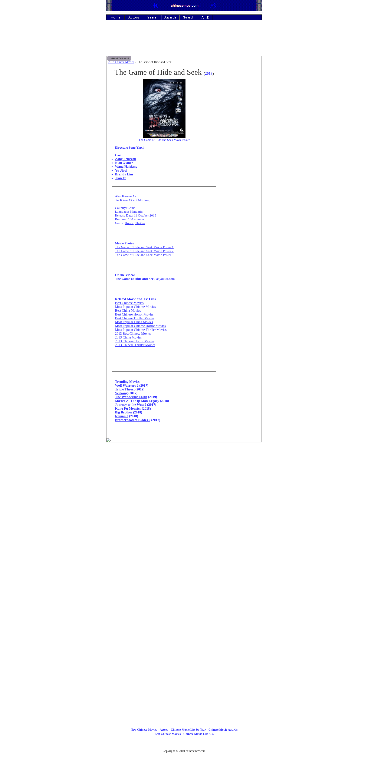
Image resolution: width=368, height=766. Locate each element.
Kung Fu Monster (128, 408)
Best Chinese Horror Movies (134, 314)
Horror (129, 223)
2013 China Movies (128, 337)
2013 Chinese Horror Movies (134, 341)
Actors (164, 729)
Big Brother (123, 412)
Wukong (121, 393)
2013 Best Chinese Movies (133, 333)
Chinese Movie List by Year (188, 729)
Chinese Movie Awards (222, 729)
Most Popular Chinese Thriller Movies (141, 329)
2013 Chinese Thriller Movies (135, 345)
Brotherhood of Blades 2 (132, 420)
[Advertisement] (184, 41)
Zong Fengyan (125, 159)
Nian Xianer (124, 163)
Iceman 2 (121, 416)
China (131, 207)
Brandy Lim (124, 174)
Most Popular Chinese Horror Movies (140, 326)
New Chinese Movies (144, 729)
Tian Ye (120, 178)
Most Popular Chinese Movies (135, 306)
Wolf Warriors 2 (126, 385)
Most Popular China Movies (134, 322)
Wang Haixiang (126, 166)
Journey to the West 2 (130, 404)
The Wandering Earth (131, 397)
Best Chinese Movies (129, 303)
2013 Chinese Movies (121, 62)
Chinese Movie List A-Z (198, 734)
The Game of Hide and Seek (135, 279)
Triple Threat (125, 389)
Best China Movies (128, 310)
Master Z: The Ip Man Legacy (137, 401)
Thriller (140, 223)
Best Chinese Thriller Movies (134, 318)
